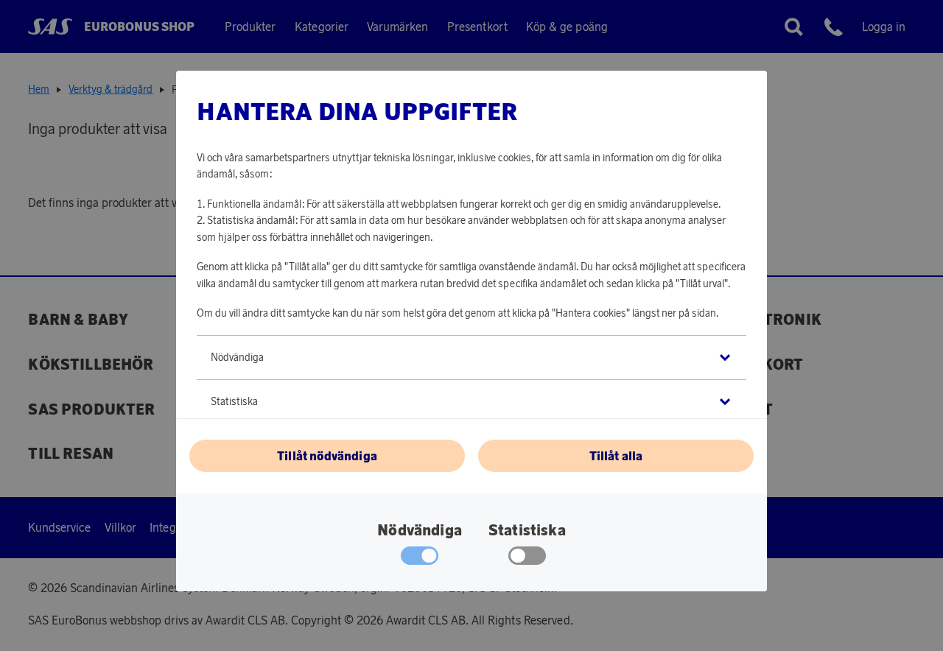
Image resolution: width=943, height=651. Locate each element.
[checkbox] (527, 559)
